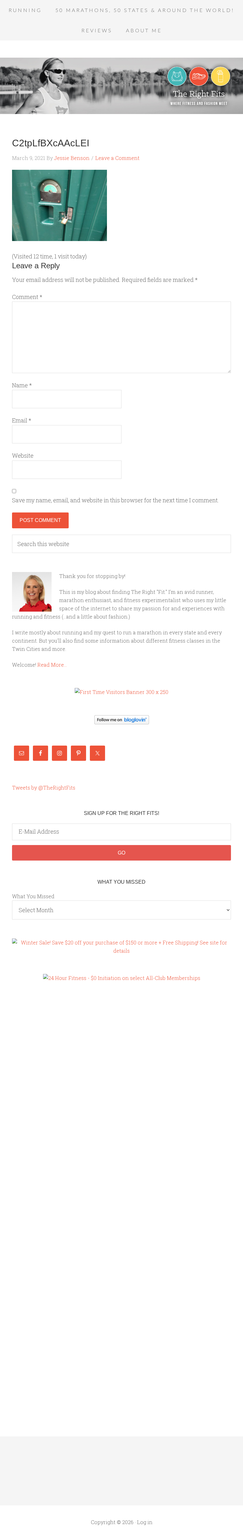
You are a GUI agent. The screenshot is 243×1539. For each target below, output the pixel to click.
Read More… (52, 664)
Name (22, 385)
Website (23, 455)
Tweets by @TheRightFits (43, 787)
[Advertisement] (37, 1096)
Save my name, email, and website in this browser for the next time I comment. (115, 500)
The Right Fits (121, 86)
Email (21, 420)
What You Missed (33, 896)
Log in (145, 1522)
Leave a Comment (117, 158)
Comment (27, 297)
